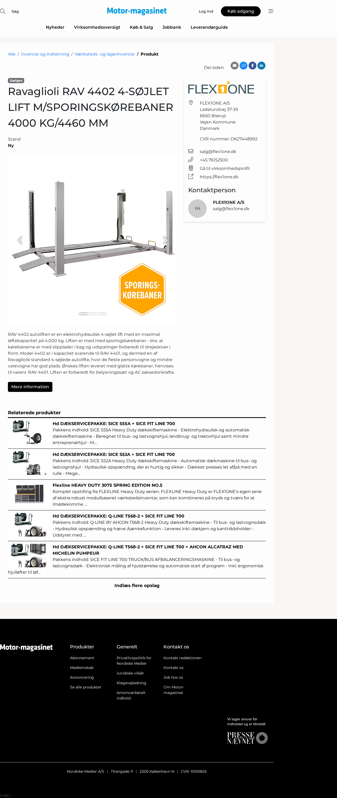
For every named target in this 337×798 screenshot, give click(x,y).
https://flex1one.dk (219, 176)
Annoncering (82, 677)
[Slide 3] (102, 313)
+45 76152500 (214, 159)
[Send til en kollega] (235, 66)
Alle (12, 54)
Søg (15, 11)
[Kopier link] (243, 66)
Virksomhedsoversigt (97, 27)
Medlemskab (81, 667)
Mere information (30, 386)
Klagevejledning (131, 683)
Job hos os (173, 677)
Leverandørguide (209, 27)
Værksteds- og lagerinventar (105, 54)
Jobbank (171, 27)
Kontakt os (173, 667)
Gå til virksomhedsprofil (225, 168)
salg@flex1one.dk (218, 151)
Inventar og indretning (45, 54)
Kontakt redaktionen (182, 658)
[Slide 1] (83, 313)
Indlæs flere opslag (137, 585)
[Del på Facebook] (252, 66)
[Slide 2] (93, 313)
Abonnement (82, 658)
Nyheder (55, 27)
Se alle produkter (85, 687)
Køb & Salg (141, 27)
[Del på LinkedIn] (261, 66)
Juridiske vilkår (130, 673)
